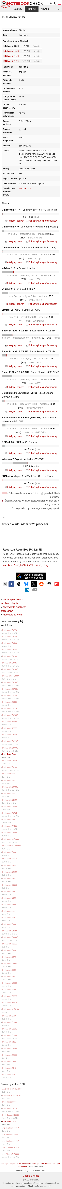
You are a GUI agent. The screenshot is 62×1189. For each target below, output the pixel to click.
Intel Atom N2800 (9, 728)
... (58, 8)
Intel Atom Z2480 (9, 1022)
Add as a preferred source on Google (33, 576)
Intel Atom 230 (8, 911)
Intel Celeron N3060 (10, 1115)
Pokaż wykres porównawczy (41, 220)
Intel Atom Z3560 (9, 702)
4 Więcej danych (14, 262)
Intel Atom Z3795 (9, 656)
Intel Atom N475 (9, 865)
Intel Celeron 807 (9, 1101)
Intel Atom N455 (11, 56)
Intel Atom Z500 (9, 1061)
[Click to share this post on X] (34, 584)
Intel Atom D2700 (9, 1074)
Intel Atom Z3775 (9, 708)
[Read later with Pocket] (49, 584)
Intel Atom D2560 (9, 884)
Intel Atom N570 (9, 819)
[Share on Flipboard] (56, 584)
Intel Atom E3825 (9, 996)
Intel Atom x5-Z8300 (10, 1154)
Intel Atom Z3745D (10, 715)
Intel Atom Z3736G (10, 786)
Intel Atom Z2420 (9, 1048)
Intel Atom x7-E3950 (10, 675)
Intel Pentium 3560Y (10, 1134)
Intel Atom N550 (9, 793)
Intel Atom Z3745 (9, 649)
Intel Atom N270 (9, 917)
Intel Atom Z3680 (9, 930)
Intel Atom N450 (11, 51)
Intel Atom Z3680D (10, 937)
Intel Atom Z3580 (9, 643)
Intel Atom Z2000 (9, 1054)
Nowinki (45, 8)
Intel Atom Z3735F (10, 662)
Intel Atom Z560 (9, 1015)
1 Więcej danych (14, 220)
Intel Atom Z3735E (10, 813)
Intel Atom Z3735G (10, 669)
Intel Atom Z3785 (9, 767)
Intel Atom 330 (8, 773)
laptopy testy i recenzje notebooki (16, 1163)
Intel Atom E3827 (9, 858)
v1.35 (3, 517)
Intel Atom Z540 (9, 950)
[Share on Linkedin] (27, 589)
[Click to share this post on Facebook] (11, 584)
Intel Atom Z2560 (9, 826)
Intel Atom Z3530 (9, 832)
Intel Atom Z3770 (9, 630)
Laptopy (18, 8)
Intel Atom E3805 (9, 1002)
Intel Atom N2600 (9, 780)
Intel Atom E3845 (9, 721)
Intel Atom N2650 (9, 982)
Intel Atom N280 (9, 891)
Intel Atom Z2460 (9, 1035)
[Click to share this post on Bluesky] (26, 584)
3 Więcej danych (14, 241)
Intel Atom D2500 (9, 976)
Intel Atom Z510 (9, 1068)
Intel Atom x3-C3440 (10, 839)
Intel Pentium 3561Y (10, 1127)
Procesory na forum (12, 614)
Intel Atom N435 (11, 60)
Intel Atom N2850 (9, 943)
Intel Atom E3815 (9, 1028)
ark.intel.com (25, 188)
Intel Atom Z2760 (9, 760)
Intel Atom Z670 (9, 956)
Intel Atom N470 (9, 878)
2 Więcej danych (14, 411)
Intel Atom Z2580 (9, 799)
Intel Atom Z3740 (9, 636)
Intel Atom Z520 (9, 969)
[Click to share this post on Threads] (18, 584)
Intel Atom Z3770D (10, 747)
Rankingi (31, 8)
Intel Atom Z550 (9, 852)
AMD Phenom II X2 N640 (13, 1088)
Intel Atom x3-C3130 (10, 1009)
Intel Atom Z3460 (9, 806)
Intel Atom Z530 (9, 924)
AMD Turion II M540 (10, 1147)
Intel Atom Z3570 (9, 734)
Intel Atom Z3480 (9, 871)
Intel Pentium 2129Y (10, 1141)
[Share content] (4, 584)
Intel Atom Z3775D (10, 741)
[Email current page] (34, 589)
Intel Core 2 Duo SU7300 (12, 1095)
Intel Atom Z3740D (10, 695)
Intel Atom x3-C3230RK (12, 845)
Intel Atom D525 (9, 754)
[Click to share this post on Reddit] (41, 584)
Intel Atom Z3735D (10, 688)
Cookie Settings (31, 1175)
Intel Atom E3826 (9, 963)
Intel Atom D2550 (9, 989)
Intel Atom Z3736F (10, 682)
